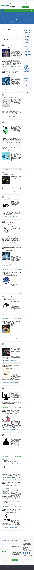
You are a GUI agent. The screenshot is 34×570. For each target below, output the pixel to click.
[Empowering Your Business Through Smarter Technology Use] (6, 103)
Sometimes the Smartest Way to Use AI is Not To (12, 273)
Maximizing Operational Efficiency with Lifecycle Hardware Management (12, 388)
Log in (4, 551)
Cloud (13, 75)
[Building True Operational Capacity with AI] (6, 256)
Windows (6, 191)
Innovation (25, 70)
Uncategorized (28, 55)
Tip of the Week (18, 191)
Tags (15, 25)
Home (9, 25)
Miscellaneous (28, 44)
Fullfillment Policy (5, 567)
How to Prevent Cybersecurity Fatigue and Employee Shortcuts (12, 322)
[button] (21, 36)
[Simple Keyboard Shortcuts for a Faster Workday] (6, 180)
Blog (12, 25)
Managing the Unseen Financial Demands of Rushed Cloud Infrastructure (11, 72)
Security (13, 324)
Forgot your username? (6, 553)
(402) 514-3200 (25, 4)
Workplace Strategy (17, 338)
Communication (25, 63)
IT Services (11, 527)
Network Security (7, 66)
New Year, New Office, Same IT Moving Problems (12, 460)
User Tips (13, 191)
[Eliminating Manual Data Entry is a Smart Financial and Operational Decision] (6, 418)
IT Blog (27, 49)
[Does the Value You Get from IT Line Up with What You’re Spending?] (6, 517)
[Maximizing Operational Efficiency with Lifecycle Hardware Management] (6, 396)
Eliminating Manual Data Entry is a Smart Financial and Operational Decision (12, 411)
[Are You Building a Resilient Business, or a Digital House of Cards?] (6, 53)
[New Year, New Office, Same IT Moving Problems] (6, 467)
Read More (15, 560)
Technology (14, 47)
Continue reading (18, 68)
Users (5, 242)
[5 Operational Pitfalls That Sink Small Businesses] (6, 373)
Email (5, 166)
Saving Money (13, 89)
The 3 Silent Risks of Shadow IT (10, 434)
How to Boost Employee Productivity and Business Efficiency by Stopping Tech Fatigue (12, 297)
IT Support (13, 242)
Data (30, 63)
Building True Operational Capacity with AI (12, 248)
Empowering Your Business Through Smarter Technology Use (11, 95)
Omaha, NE (12, 7)
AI (13, 267)
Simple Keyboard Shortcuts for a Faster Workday (12, 173)
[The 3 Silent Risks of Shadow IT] (6, 442)
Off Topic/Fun (28, 51)
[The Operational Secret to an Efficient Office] (6, 156)
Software (25, 64)
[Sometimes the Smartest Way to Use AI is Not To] (6, 280)
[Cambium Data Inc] (5, 5)
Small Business (7, 382)
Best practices (14, 224)
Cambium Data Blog (8, 47)
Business (14, 116)
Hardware (6, 360)
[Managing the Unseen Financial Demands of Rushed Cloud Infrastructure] (6, 81)
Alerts (27, 52)
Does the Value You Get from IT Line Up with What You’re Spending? (12, 510)
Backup (28, 63)
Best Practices (17, 66)
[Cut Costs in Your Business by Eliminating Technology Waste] (6, 130)
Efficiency (12, 66)
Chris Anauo (15, 124)
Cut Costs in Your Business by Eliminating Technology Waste (12, 122)
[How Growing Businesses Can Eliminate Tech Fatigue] (6, 205)
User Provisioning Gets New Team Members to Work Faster (11, 222)
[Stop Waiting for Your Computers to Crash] (6, 352)
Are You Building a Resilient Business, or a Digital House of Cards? (12, 45)
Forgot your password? (6, 554)
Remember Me (5, 549)
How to (27, 48)
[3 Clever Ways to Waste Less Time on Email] (6, 490)
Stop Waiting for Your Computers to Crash (11, 344)
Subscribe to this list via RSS (7, 42)
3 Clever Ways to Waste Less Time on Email (12, 483)
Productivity (9, 166)
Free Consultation (25, 6)
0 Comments (5, 68)
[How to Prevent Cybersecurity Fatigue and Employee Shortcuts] (6, 329)
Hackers (29, 67)
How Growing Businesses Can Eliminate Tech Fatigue (12, 197)
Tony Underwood (15, 47)
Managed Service (17, 142)
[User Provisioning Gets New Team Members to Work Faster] (6, 230)
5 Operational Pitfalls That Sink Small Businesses (12, 366)
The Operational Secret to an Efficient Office (12, 148)
